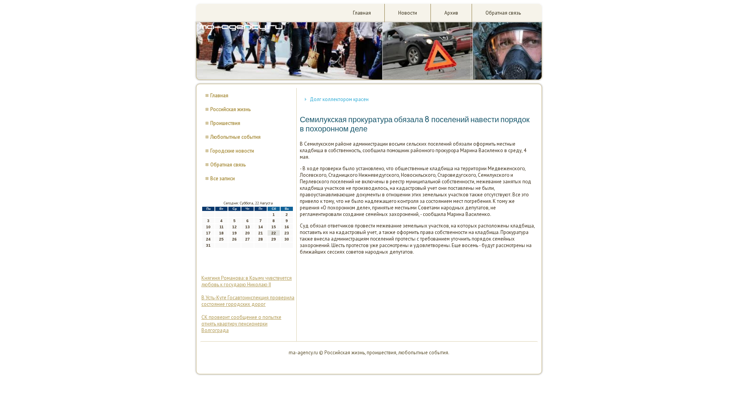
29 (273, 239)
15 (273, 227)
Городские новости (232, 151)
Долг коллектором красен (339, 99)
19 (234, 233)
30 (286, 239)
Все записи (222, 178)
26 (234, 239)
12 (234, 227)
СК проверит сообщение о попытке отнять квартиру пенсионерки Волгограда (241, 324)
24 (208, 239)
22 (273, 233)
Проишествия (225, 123)
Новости (407, 13)
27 (247, 239)
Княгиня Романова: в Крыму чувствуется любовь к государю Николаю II (246, 281)
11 (221, 227)
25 (221, 239)
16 (286, 227)
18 (221, 233)
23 (286, 233)
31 (208, 245)
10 (208, 227)
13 (247, 227)
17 (208, 233)
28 (260, 239)
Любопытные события (235, 137)
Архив (451, 13)
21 (260, 233)
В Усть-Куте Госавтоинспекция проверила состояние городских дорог (247, 300)
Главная (362, 13)
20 (247, 233)
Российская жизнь (230, 109)
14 (260, 227)
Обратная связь (503, 13)
